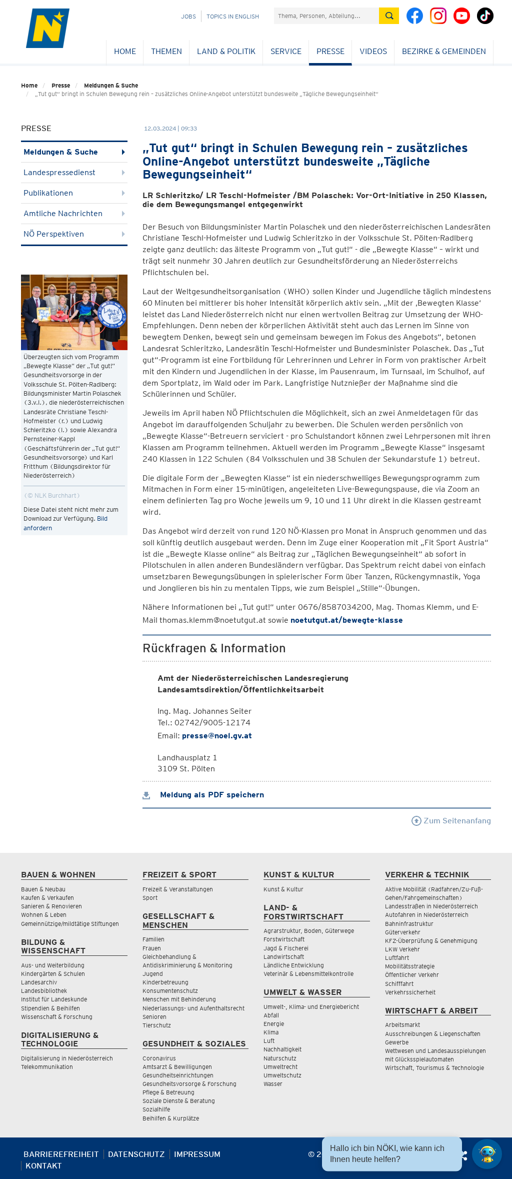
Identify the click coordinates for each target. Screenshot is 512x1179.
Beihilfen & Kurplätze (170, 1118)
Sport (150, 897)
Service (286, 51)
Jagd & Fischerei (286, 948)
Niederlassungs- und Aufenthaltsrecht (193, 1008)
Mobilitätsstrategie (409, 966)
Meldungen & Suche (111, 85)
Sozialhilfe (156, 1109)
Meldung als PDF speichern (211, 794)
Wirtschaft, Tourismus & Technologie (434, 1067)
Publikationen (48, 193)
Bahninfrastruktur (409, 923)
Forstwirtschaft (284, 939)
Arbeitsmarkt (402, 1024)
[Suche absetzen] (389, 16)
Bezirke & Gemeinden (444, 51)
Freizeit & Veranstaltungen (177, 889)
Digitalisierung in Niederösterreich (67, 1058)
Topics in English (232, 16)
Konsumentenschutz (170, 990)
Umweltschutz (283, 1075)
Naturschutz (280, 1058)
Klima (271, 1032)
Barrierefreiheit (61, 1154)
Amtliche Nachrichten (63, 213)
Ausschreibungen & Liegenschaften (432, 1033)
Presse (330, 51)
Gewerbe (396, 1042)
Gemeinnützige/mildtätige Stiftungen (70, 923)
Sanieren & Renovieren (51, 906)
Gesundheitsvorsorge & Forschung (189, 1083)
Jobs (188, 16)
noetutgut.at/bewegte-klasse (346, 620)
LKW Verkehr (402, 949)
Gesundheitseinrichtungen (178, 1075)
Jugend (152, 973)
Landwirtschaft (284, 956)
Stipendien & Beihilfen (50, 1008)
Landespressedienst (60, 172)
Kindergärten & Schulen (53, 973)
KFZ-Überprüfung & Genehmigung (431, 940)
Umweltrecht (281, 1066)
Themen (166, 51)
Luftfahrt (397, 957)
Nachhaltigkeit (283, 1049)
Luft (269, 1040)
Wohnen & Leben (43, 914)
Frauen (151, 948)
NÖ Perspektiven (54, 234)
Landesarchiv (39, 982)
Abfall (271, 1015)
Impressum (197, 1154)
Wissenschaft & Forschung (56, 1016)
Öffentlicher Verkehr (412, 974)
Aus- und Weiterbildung (52, 965)
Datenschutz (136, 1154)
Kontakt (44, 1165)
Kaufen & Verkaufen (47, 897)
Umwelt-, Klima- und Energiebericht (311, 1006)
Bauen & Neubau (43, 889)
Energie (274, 1023)
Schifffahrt (399, 983)
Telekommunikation (47, 1066)
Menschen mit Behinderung (179, 999)
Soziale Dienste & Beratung (178, 1100)
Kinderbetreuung (165, 982)
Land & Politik (226, 51)
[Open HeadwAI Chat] (487, 1154)
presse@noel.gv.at (217, 735)
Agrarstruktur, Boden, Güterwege (309, 930)
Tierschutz (156, 1025)
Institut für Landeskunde (54, 999)
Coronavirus (159, 1058)
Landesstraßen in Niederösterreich (431, 906)
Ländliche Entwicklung (294, 965)
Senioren (154, 1016)
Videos (373, 51)
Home (125, 51)
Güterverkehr (402, 932)
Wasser (273, 1083)
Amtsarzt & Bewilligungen (177, 1066)
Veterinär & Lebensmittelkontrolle (309, 973)
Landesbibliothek (44, 990)
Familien (153, 939)
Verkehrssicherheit (410, 992)
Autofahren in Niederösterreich (426, 914)
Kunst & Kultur (284, 889)
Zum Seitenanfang (456, 820)
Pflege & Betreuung (168, 1092)
